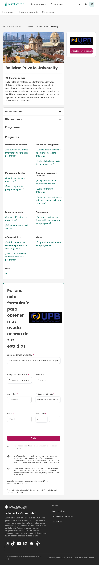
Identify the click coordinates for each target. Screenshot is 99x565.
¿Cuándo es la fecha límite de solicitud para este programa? (48, 152)
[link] (47, 26)
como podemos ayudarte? (20, 354)
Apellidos (12, 394)
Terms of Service (13, 492)
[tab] (8, 12)
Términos (46, 481)
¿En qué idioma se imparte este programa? (48, 244)
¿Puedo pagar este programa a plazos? (14, 188)
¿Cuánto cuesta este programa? (15, 179)
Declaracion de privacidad (17, 483)
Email (10, 413)
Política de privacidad (75, 558)
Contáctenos (57, 521)
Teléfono (41, 413)
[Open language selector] (86, 4)
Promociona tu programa (62, 516)
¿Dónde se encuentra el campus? (16, 227)
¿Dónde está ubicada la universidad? (16, 219)
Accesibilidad (89, 558)
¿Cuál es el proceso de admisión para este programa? (15, 256)
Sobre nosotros (58, 511)
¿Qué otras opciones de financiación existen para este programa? (48, 220)
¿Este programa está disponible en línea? (46, 182)
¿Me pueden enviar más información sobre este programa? (16, 152)
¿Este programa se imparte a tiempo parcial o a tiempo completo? (49, 200)
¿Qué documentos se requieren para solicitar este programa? (16, 245)
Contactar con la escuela (81, 51)
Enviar (34, 438)
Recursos (58, 4)
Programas (39, 4)
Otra (7, 273)
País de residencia (45, 394)
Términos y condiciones (56, 558)
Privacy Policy (49, 490)
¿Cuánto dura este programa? (44, 190)
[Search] (80, 4)
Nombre (41, 374)
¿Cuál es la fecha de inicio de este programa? (48, 162)
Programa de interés (18, 374)
